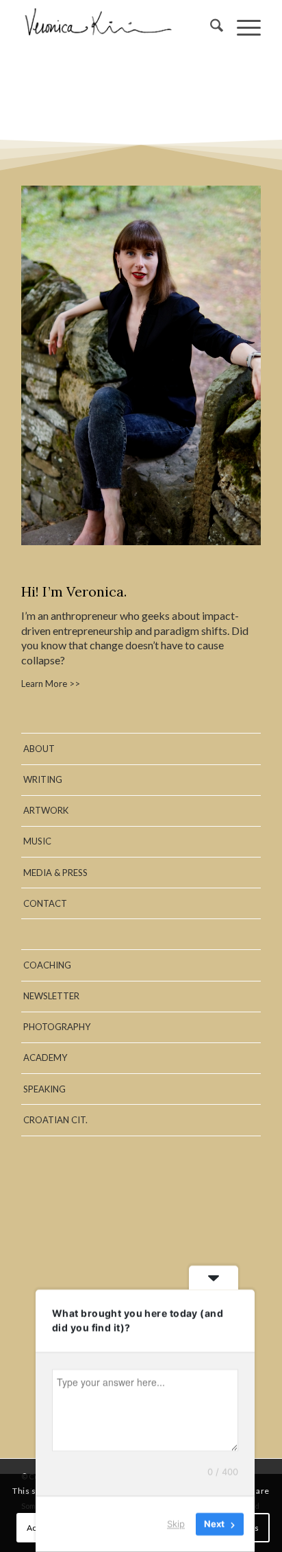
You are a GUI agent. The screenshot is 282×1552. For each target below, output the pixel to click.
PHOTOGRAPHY (56, 1026)
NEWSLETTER (51, 995)
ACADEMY (45, 1057)
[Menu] (242, 27)
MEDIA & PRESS (55, 872)
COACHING (47, 965)
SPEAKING (44, 1089)
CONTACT (45, 903)
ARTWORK (45, 810)
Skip (176, 1523)
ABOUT (39, 748)
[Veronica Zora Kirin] (117, 27)
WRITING (42, 779)
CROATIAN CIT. (55, 1119)
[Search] (209, 27)
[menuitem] (209, 27)
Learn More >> (50, 683)
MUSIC (37, 841)
